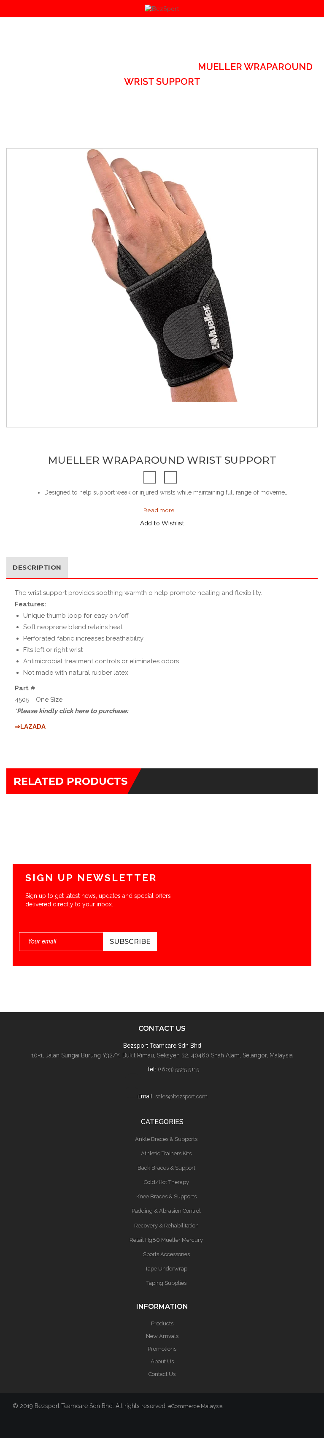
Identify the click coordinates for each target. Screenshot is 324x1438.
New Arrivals (162, 1336)
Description (37, 567)
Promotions (162, 1349)
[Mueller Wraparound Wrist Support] (49, 397)
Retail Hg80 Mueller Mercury (166, 1240)
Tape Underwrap (166, 1268)
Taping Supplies (166, 1283)
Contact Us (162, 1374)
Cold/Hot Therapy (166, 1182)
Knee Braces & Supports (166, 1196)
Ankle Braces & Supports (166, 1139)
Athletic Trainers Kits (166, 1153)
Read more (159, 510)
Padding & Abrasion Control (166, 1211)
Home (26, 66)
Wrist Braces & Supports (118, 66)
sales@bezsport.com (181, 1096)
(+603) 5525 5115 (178, 1069)
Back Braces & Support (166, 1168)
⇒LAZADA (30, 726)
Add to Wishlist (162, 523)
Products (162, 1323)
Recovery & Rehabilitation (166, 1225)
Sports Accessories (166, 1254)
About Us (162, 1361)
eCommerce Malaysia (195, 1406)
